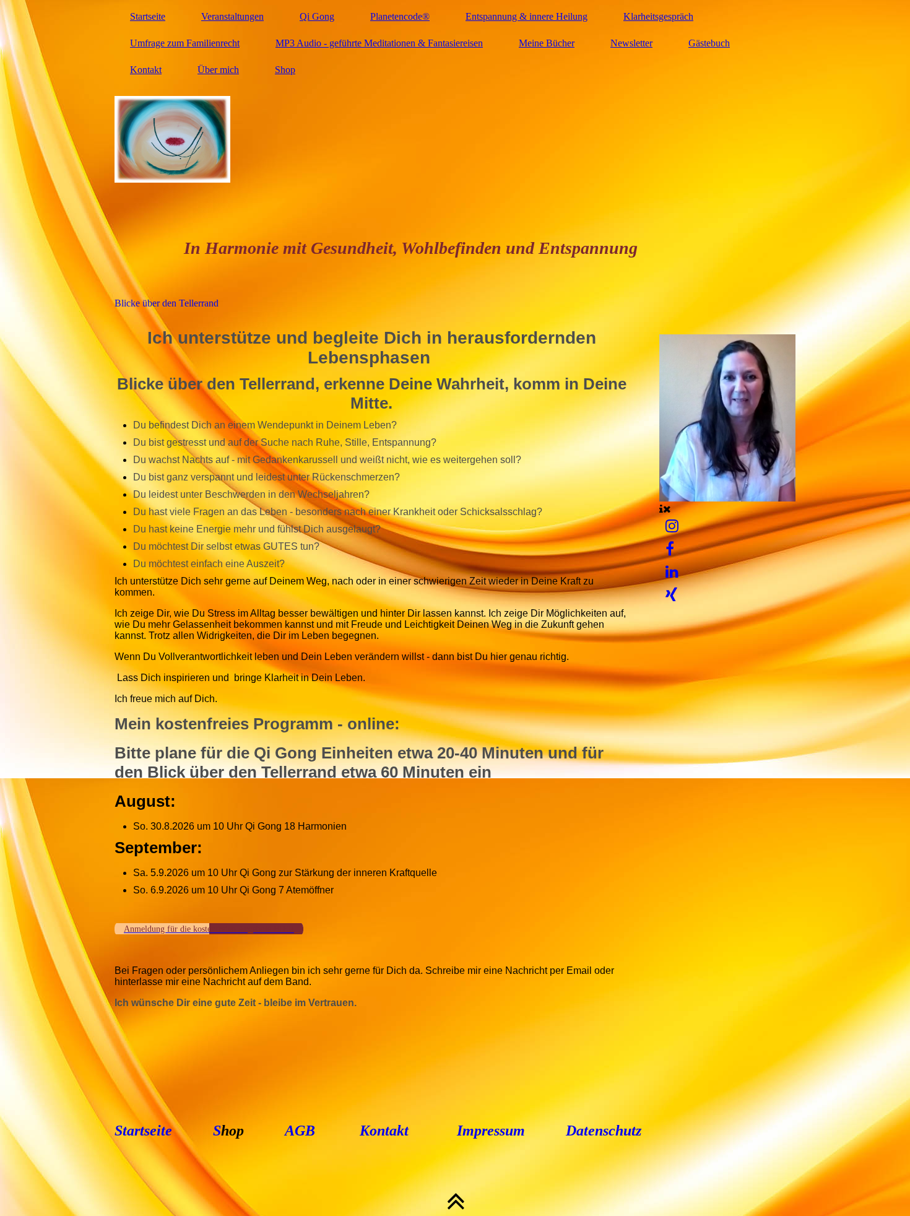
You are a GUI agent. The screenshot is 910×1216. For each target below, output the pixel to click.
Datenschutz (601, 1131)
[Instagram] (671, 526)
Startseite (147, 16)
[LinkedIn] (671, 572)
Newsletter (631, 43)
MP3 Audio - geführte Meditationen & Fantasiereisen (379, 43)
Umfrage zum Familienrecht (185, 43)
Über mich (218, 69)
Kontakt (146, 69)
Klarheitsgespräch (658, 16)
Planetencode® (400, 16)
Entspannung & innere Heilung (526, 16)
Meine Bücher (546, 43)
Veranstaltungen (232, 16)
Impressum (491, 1131)
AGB (300, 1131)
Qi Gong (317, 16)
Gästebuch (709, 43)
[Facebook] (669, 549)
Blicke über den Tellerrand (167, 303)
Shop (285, 69)
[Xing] (671, 595)
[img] (455, 139)
